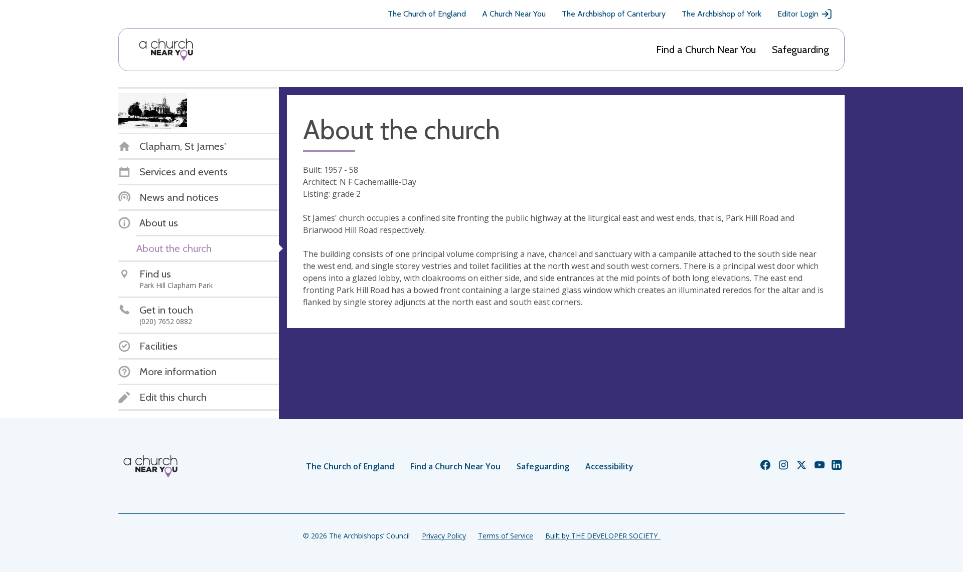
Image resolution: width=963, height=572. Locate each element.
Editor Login (798, 14)
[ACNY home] (166, 49)
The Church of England (427, 14)
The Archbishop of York (721, 14)
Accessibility (609, 466)
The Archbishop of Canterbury (614, 14)
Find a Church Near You (706, 50)
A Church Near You (514, 14)
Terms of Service (505, 535)
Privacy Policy (444, 535)
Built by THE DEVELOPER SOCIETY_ (603, 535)
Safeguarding (800, 50)
